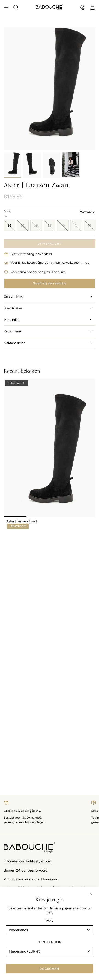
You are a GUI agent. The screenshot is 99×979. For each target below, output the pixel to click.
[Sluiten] (90, 893)
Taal (49, 920)
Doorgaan (49, 968)
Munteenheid (49, 942)
